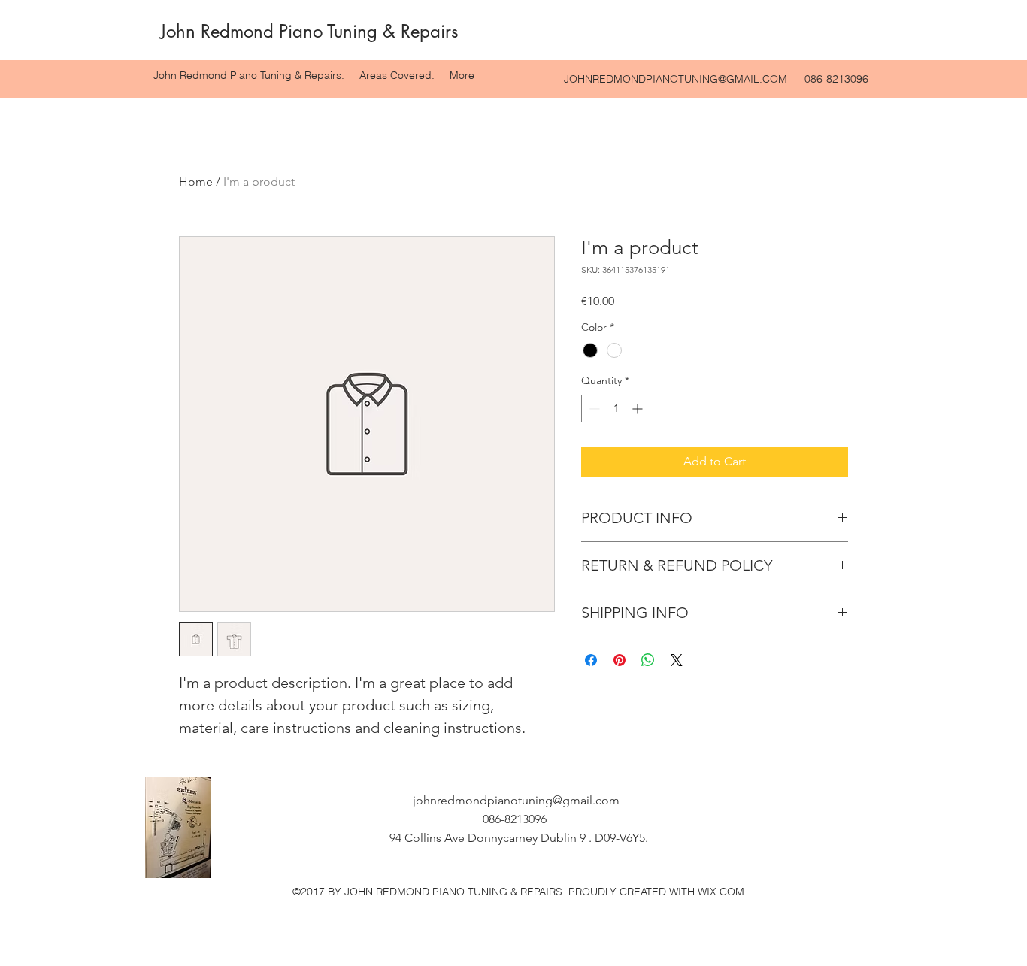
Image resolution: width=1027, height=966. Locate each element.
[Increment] (638, 408)
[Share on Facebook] (591, 660)
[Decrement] (592, 408)
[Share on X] (677, 660)
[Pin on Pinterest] (619, 660)
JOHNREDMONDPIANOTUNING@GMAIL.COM (675, 79)
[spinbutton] (615, 408)
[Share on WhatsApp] (648, 660)
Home (196, 181)
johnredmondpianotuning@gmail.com (516, 800)
